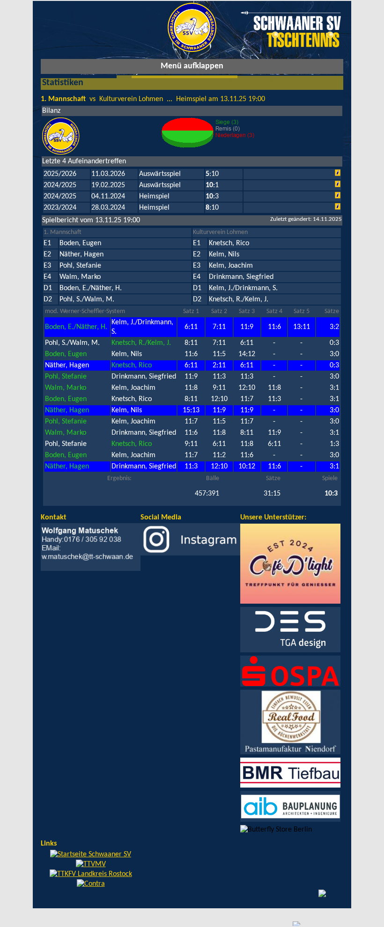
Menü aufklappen (192, 66)
